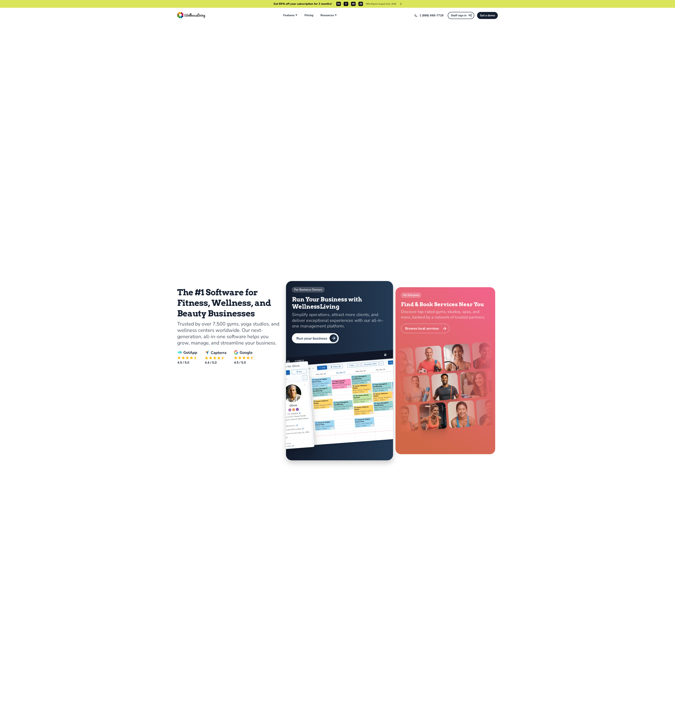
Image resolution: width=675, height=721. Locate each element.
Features (289, 15)
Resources (327, 15)
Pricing (308, 15)
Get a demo (487, 15)
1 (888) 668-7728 (431, 15)
